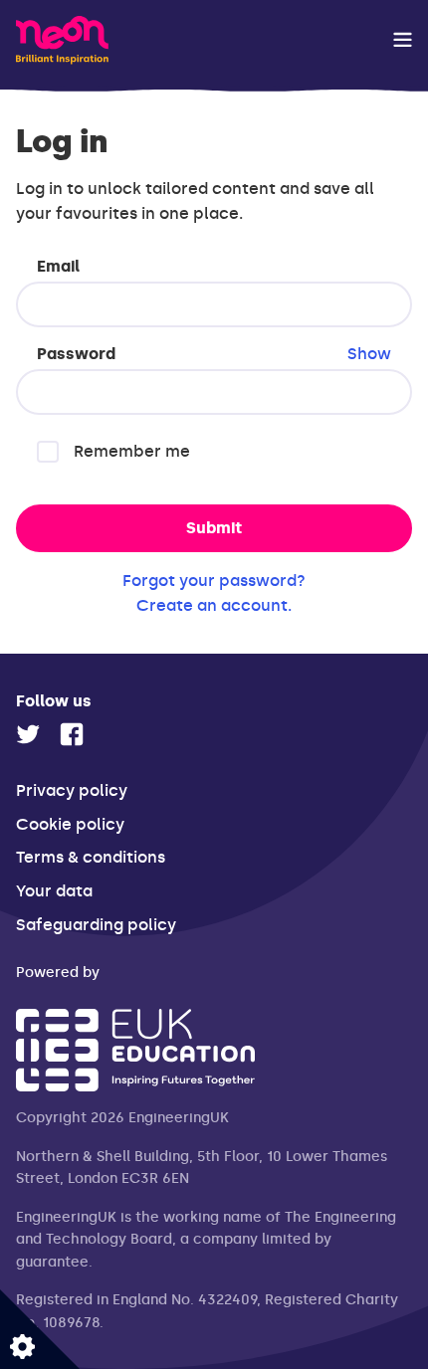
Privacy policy (71, 790)
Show (369, 353)
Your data (54, 890)
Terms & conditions (90, 857)
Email (58, 266)
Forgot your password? (214, 580)
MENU (402, 40)
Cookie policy (70, 824)
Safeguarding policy (96, 924)
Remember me (132, 451)
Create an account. (214, 605)
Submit (214, 527)
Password (214, 353)
